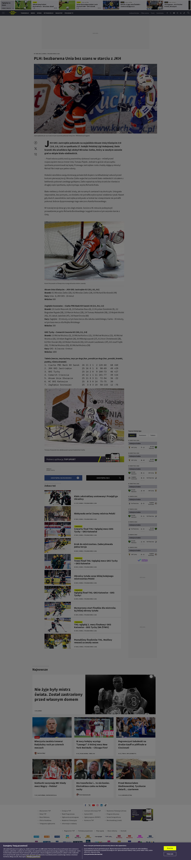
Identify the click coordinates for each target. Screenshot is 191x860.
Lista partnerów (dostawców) (93, 854)
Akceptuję (170, 848)
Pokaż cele (170, 854)
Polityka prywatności (33, 857)
